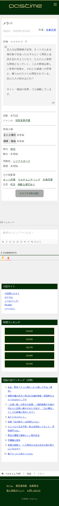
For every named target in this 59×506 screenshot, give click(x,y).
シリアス (18, 161)
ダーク (26, 161)
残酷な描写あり (26, 184)
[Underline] (10, 242)
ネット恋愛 (9, 179)
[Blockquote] (24, 242)
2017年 (29, 347)
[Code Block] (28, 242)
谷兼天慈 (51, 30)
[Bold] (3, 242)
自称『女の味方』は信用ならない (23, 422)
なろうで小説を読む (29, 193)
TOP (13, 473)
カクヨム (9, 297)
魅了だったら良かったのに (20, 454)
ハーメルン (10, 308)
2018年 (29, 355)
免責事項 (33, 486)
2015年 (29, 331)
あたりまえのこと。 (17, 417)
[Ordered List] (17, 242)
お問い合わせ (34, 490)
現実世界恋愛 (22, 120)
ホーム (9, 486)
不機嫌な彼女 (14, 440)
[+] (39, 242)
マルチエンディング (29, 179)
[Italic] (6, 242)
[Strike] (14, 242)
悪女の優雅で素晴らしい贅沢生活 (23, 435)
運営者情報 (21, 486)
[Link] (32, 242)
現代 (12, 149)
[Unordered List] (21, 242)
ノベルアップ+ (11, 301)
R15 (12, 184)
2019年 (29, 364)
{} (35, 242)
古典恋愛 (48, 179)
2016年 (29, 339)
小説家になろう (12, 293)
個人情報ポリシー (15, 490)
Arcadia (8, 305)
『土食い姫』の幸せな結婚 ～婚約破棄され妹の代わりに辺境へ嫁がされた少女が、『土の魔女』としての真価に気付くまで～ (31, 408)
